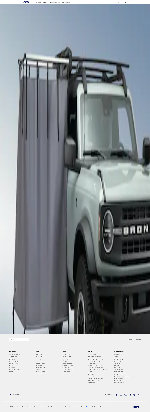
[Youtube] (125, 395)
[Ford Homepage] (136, 407)
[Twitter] (121, 395)
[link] (24, 406)
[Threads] (134, 395)
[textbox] (19, 339)
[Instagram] (130, 395)
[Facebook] (117, 395)
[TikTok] (138, 395)
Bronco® (130, 340)
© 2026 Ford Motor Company (15, 406)
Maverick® (138, 340)
